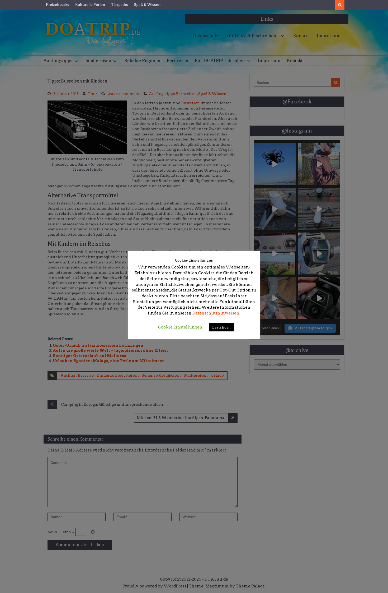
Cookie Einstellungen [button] (180, 327)
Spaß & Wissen (147, 4)
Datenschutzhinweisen (215, 313)
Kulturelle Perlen (90, 4)
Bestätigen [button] (221, 327)
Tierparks (119, 4)
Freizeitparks (57, 4)
